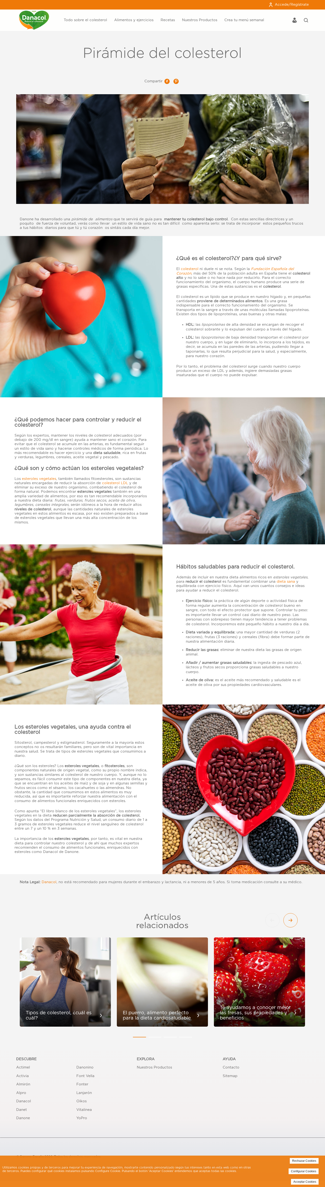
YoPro (81, 1118)
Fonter (82, 1084)
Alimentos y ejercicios (133, 20)
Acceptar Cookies (304, 1181)
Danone (23, 1118)
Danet (21, 1110)
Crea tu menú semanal (244, 20)
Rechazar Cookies (304, 1160)
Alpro (21, 1093)
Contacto (231, 1067)
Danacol (49, 882)
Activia (22, 1076)
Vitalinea (84, 1110)
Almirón (23, 1084)
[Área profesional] (294, 21)
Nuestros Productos (199, 20)
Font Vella (85, 1076)
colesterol (190, 269)
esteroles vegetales (39, 479)
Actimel (23, 1067)
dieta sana (286, 581)
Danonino (85, 1067)
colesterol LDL (115, 483)
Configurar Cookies (303, 1171)
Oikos (81, 1101)
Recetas (168, 20)
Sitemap (230, 1076)
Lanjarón (84, 1093)
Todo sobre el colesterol (85, 20)
